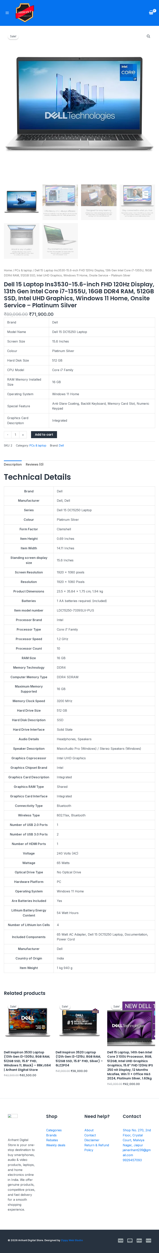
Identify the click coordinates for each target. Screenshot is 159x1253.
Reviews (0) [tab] (35, 464)
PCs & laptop (23, 270)
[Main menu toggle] (7, 13)
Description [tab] (13, 464)
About (88, 1130)
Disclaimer (91, 1140)
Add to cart (44, 434)
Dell (61, 445)
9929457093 (132, 1160)
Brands (51, 1135)
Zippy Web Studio (72, 1240)
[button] (148, 36)
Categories (54, 1130)
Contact (90, 1135)
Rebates (52, 1140)
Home (8, 270)
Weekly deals (55, 1145)
